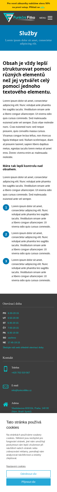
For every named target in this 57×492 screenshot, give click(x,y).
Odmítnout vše (28, 474)
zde (42, 7)
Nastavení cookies (16, 466)
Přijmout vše (28, 482)
